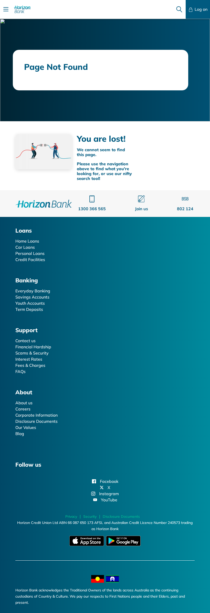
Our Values (25, 427)
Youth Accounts (30, 303)
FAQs (20, 371)
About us (24, 402)
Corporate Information (36, 415)
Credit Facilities (30, 259)
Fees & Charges (30, 365)
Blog (19, 433)
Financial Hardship (33, 346)
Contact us (25, 340)
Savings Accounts (32, 297)
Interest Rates (28, 359)
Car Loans (25, 247)
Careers (22, 408)
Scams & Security (32, 353)
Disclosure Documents (36, 421)
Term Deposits (29, 309)
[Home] (43, 203)
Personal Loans (30, 253)
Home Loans (27, 241)
